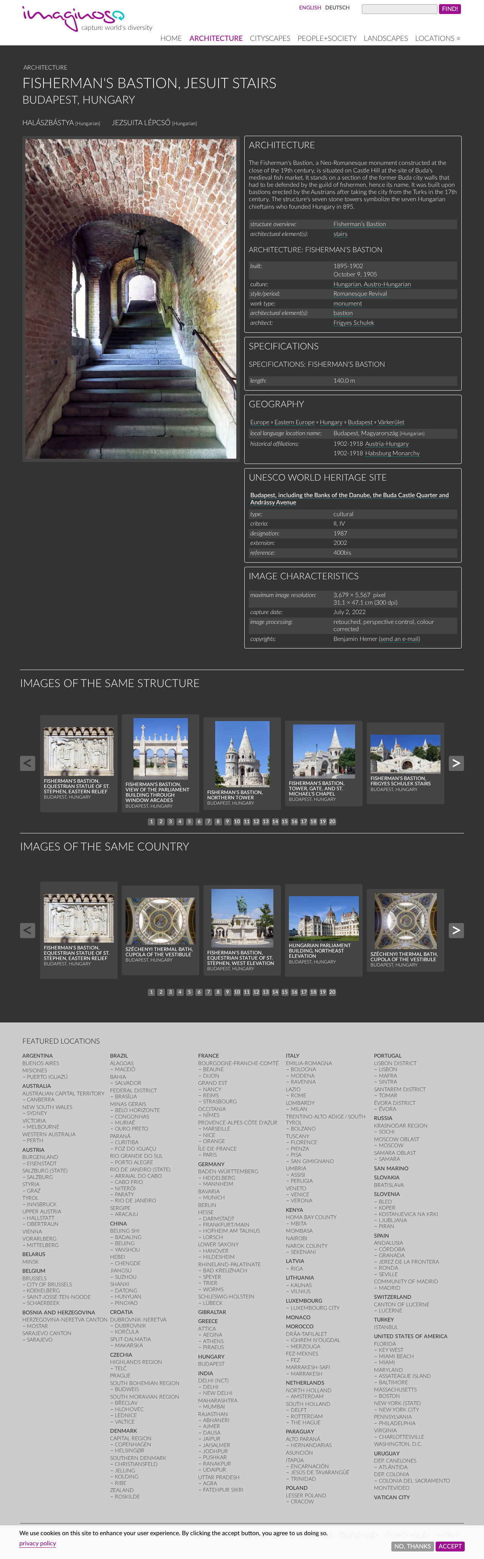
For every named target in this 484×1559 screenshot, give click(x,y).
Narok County (306, 1246)
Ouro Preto (131, 1129)
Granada (392, 1255)
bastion (343, 313)
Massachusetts (395, 1390)
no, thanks (412, 1546)
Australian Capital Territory (63, 1094)
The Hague (306, 1423)
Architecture (216, 38)
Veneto (296, 1188)
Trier (210, 1283)
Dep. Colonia (391, 1474)
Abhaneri (216, 1420)
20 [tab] (332, 821)
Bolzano (303, 1129)
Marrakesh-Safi (308, 1367)
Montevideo (392, 1488)
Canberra (40, 1100)
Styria (30, 1184)
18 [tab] (313, 821)
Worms (213, 1289)
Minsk (30, 1262)
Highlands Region (136, 1362)
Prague (120, 1376)
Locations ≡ (438, 38)
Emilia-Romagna (309, 1063)
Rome (298, 1095)
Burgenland (40, 1157)
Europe (259, 422)
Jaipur (211, 1439)
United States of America (411, 1336)
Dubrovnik (130, 1326)
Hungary (331, 422)
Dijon (211, 1076)
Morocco (299, 1326)
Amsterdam (307, 1396)
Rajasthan (213, 1414)
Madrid (389, 1288)
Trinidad (303, 1479)
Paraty (124, 1195)
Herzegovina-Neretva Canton (65, 1320)
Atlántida (393, 1467)
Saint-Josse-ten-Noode (59, 1297)
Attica (207, 1329)
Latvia (295, 1261)
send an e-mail (399, 639)
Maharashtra (217, 1401)
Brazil (119, 1056)
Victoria (34, 1121)
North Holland (309, 1390)
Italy (292, 1056)
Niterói (125, 1188)
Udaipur (214, 1470)
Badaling (128, 1237)
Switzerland (392, 1297)
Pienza (300, 1149)
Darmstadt (218, 1219)
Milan (299, 1109)
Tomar (388, 1095)
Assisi (298, 1175)
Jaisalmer (216, 1445)
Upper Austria (41, 1212)
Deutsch (337, 8)
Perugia (302, 1181)
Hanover (216, 1251)
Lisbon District (395, 1063)
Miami (387, 1362)
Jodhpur (215, 1451)
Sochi (387, 1132)
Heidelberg (219, 1178)
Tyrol (30, 1198)
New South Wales (47, 1107)
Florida (385, 1344)
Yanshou (127, 1250)
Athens (213, 1341)
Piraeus (213, 1347)
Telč (121, 1368)
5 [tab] (189, 821)
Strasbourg (220, 1101)
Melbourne (43, 1127)
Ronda (388, 1268)
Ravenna (303, 1082)
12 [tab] (256, 821)
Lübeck (213, 1303)
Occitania (212, 1109)
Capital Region (131, 1438)
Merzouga (305, 1347)
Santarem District (400, 1089)
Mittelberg (43, 1245)
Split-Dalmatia (130, 1339)
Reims (211, 1095)
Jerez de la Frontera (409, 1262)
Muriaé (125, 1123)
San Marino (391, 1168)
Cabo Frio (129, 1182)
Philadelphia (397, 1423)
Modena (303, 1076)
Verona (301, 1201)
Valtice (125, 1422)
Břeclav (126, 1403)
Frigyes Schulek (354, 323)
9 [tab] (227, 821)
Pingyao (126, 1303)
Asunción (299, 1453)
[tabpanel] (79, 763)
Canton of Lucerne (402, 1305)
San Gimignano (312, 1161)
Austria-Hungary (387, 444)
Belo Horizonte (137, 1110)
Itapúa (295, 1460)
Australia (36, 1086)
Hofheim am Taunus (231, 1231)
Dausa (211, 1433)
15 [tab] (285, 821)
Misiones (34, 1070)
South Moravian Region (144, 1397)
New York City (399, 1410)
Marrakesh (307, 1374)
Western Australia (49, 1134)
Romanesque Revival (360, 294)
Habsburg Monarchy (392, 453)
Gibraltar (212, 1312)
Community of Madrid (406, 1281)
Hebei (117, 1257)
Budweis (127, 1389)
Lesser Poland (306, 1496)
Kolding (126, 1477)
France (208, 1056)
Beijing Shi (125, 1231)
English (310, 8)
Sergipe (120, 1208)
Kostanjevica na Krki (408, 1214)
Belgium (33, 1271)
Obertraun (43, 1224)
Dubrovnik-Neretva (138, 1320)
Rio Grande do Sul (136, 1156)
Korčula (127, 1332)
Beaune (213, 1069)
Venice (300, 1195)
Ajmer (211, 1426)
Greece (208, 1321)
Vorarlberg (39, 1239)
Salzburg (40, 1177)
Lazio (293, 1089)
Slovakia (387, 1177)
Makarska (129, 1345)
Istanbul (386, 1327)
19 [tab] (323, 821)
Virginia (385, 1430)
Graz (33, 1191)
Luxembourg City (315, 1308)
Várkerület (391, 422)
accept (450, 1546)
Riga (297, 1269)
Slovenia (387, 1194)
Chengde (128, 1263)
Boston (389, 1396)
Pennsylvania (393, 1417)
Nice (209, 1135)
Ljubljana (393, 1220)
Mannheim (218, 1184)
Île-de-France (217, 1149)
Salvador (128, 1083)
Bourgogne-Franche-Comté (238, 1063)
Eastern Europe (295, 422)
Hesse (206, 1212)
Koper (387, 1208)
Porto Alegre (134, 1162)
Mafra (388, 1076)
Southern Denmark (138, 1458)
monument (348, 304)
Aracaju (126, 1214)
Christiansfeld (136, 1464)
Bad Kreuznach (225, 1271)
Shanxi (119, 1284)
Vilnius (300, 1291)
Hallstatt (40, 1218)
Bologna (303, 1069)
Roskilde (127, 1497)
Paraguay (300, 1432)
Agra (210, 1483)
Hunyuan (128, 1297)
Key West (391, 1350)
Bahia (118, 1077)
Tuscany (297, 1136)
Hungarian (347, 284)
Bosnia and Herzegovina (58, 1312)
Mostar (37, 1326)
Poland (297, 1488)
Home (171, 38)
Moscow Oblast (396, 1139)
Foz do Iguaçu (135, 1149)
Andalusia (388, 1243)
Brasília (126, 1097)
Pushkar (215, 1457)
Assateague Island (405, 1376)
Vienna (32, 1232)
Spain (381, 1236)
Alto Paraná (303, 1439)
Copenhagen (133, 1444)
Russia (383, 1118)
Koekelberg (43, 1291)
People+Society (327, 38)
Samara (389, 1159)
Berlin (207, 1205)
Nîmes (211, 1115)
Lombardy (300, 1103)
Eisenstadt (42, 1164)
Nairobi (296, 1238)
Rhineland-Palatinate (229, 1264)
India (205, 1373)
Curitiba (126, 1142)
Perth (35, 1140)
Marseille (216, 1129)
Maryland (388, 1370)
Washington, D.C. (398, 1444)
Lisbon (388, 1069)
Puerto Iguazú (47, 1077)
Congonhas (132, 1117)
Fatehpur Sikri (223, 1490)
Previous (27, 763)
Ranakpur (217, 1464)
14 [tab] (275, 821)
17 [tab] (304, 821)
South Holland (308, 1404)
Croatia (121, 1312)
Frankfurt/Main (226, 1225)
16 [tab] (295, 821)
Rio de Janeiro (135, 1201)
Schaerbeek (43, 1303)
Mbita (299, 1224)
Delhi (211, 1387)
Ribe (120, 1483)
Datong (126, 1291)
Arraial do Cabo (138, 1176)
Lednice (126, 1415)
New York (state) (397, 1403)
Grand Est (212, 1083)
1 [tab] (151, 821)
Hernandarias (311, 1445)
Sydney (37, 1113)
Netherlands (305, 1383)
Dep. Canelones (395, 1461)
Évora (387, 1109)
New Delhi (218, 1393)
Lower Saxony (218, 1244)
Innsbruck (42, 1204)
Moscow (391, 1145)
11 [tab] (247, 821)
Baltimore (393, 1382)
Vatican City (392, 1497)
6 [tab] (199, 821)
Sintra (388, 1082)
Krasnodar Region (401, 1126)
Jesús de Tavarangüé (320, 1472)
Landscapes (386, 38)
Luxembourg (304, 1301)
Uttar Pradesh (219, 1477)
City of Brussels (49, 1285)
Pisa (296, 1155)
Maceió (125, 1069)
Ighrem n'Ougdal (315, 1340)
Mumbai (214, 1407)
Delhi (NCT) (213, 1381)
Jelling (125, 1471)
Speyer (212, 1277)
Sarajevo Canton (46, 1333)
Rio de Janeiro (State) (140, 1170)
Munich (214, 1198)
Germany (211, 1164)
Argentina (37, 1056)
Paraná (120, 1136)
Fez (295, 1360)
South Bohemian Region (145, 1383)
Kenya (294, 1210)
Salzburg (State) (45, 1171)
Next (456, 763)
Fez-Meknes (302, 1354)
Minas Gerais (128, 1104)
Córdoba (392, 1249)
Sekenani (303, 1252)
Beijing (125, 1243)
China (118, 1224)
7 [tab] (208, 821)
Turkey (384, 1320)
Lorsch (213, 1237)
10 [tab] (237, 821)
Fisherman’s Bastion (360, 224)
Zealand (122, 1490)
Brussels (34, 1278)
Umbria (296, 1168)
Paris (210, 1155)
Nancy (212, 1089)
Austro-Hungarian (387, 284)
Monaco (298, 1317)
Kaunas (301, 1285)
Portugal (388, 1056)
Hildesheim (219, 1257)
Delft (299, 1410)
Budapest (360, 422)
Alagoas (121, 1063)
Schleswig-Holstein (226, 1297)
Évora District (395, 1103)
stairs (340, 234)
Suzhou (126, 1277)
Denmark (123, 1431)
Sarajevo (40, 1340)
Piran (386, 1226)
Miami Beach (396, 1356)
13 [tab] (266, 821)
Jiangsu (121, 1271)
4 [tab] (180, 821)
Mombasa (299, 1231)
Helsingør (129, 1451)
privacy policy (37, 1543)
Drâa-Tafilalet (306, 1334)
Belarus (33, 1254)
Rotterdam (307, 1416)
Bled (385, 1202)
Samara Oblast (395, 1153)
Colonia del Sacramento (414, 1481)
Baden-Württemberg (228, 1171)
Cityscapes (270, 38)
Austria (33, 1150)
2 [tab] (161, 821)
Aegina (212, 1335)
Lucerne (390, 1311)
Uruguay (387, 1454)
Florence (304, 1142)
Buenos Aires (40, 1063)
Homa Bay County (311, 1217)
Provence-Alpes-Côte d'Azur (238, 1123)
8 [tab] (218, 821)
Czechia (121, 1355)
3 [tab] (170, 821)
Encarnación (310, 1466)
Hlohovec (129, 1409)
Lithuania (300, 1278)
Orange (214, 1141)
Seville (388, 1274)
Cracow (302, 1502)
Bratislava (389, 1185)
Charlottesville (401, 1437)
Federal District (133, 1091)
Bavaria (209, 1191)
